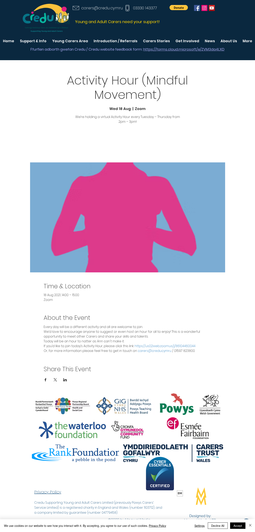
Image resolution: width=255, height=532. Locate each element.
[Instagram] (204, 8)
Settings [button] (199, 526)
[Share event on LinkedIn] (65, 379)
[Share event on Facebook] (45, 379)
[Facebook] (197, 8)
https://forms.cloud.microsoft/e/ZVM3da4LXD (184, 49)
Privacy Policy (157, 526)
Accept (237, 526)
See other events (127, 143)
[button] (179, 7)
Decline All (217, 526)
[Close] (250, 525)
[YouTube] (212, 8)
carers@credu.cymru (102, 8)
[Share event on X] (55, 379)
